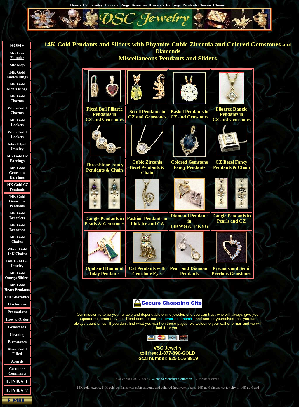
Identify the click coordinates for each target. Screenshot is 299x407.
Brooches (139, 5)
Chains (219, 5)
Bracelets (156, 5)
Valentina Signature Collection (171, 378)
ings (125, 5)
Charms (204, 5)
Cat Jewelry (93, 5)
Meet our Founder (17, 55)
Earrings (173, 5)
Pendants (189, 5)
